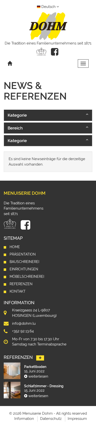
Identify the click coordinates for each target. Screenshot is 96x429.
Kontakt (18, 291)
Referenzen (21, 284)
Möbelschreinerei (27, 277)
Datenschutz (51, 418)
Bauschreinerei (24, 262)
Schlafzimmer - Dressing (44, 386)
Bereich (15, 128)
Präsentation (23, 254)
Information (24, 418)
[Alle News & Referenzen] (40, 358)
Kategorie (17, 115)
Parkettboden (35, 367)
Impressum (77, 418)
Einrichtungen (24, 269)
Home (15, 247)
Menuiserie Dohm (25, 193)
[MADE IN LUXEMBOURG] (41, 51)
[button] (48, 115)
